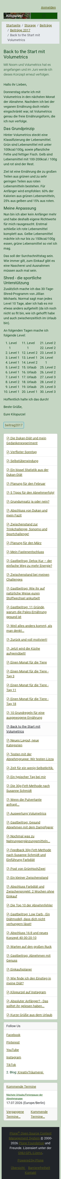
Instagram (13, 1057)
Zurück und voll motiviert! (28, 640)
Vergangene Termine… (15, 1114)
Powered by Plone (31, 1160)
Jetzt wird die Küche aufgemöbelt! (23, 651)
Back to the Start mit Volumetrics (23, 729)
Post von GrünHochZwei (27, 869)
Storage (30, 25)
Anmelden (48, 7)
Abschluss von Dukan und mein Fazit (26, 513)
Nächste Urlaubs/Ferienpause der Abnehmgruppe (24, 1096)
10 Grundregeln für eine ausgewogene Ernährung (25, 715)
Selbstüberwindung (24, 461)
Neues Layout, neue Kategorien (22, 742)
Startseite (13, 25)
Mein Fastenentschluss (27, 552)
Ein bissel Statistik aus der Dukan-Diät (27, 472)
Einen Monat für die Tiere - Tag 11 (27, 687)
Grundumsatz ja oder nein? (29, 501)
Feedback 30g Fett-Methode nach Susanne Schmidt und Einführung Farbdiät (28, 855)
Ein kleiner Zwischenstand (29, 878)
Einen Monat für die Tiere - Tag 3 (27, 673)
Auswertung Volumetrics (28, 813)
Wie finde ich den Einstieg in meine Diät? (28, 980)
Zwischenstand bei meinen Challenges (27, 577)
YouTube (12, 1050)
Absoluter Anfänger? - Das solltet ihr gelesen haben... (27, 1003)
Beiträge (46, 25)
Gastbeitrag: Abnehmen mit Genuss (28, 958)
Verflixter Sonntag (23, 452)
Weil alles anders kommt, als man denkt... (29, 628)
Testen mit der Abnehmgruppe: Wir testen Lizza (30, 756)
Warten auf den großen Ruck (31, 947)
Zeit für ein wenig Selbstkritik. (32, 768)
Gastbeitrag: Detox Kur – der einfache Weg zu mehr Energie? (29, 563)
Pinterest (13, 1042)
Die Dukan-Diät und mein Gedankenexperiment (26, 440)
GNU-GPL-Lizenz (30, 1153)
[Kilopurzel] (17, 16)
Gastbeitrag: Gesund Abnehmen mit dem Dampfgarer (29, 824)
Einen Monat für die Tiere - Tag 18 (27, 701)
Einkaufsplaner (21, 969)
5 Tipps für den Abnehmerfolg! (32, 493)
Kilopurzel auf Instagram (28, 992)
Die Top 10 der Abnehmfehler (31, 905)
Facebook (13, 1035)
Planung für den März (25, 543)
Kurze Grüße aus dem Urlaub (31, 1015)
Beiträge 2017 (20, 30)
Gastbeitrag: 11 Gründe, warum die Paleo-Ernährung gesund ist (26, 612)
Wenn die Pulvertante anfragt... (24, 802)
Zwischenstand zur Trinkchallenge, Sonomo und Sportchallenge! (26, 529)
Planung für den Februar (27, 484)
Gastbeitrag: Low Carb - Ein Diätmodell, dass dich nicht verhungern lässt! (28, 919)
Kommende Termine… (39, 1114)
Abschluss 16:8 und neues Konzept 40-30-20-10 (27, 935)
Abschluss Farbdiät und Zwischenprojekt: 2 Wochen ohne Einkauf (30, 891)
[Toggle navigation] (44, 16)
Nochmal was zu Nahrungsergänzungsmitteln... (28, 838)
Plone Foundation (31, 1143)
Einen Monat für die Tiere (28, 662)
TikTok (11, 1065)
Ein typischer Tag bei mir (28, 777)
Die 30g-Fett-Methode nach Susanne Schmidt (28, 788)
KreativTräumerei (30, 1072)
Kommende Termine (21, 1087)
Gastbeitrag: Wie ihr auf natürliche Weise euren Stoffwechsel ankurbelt (25, 593)
